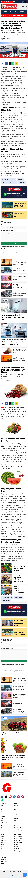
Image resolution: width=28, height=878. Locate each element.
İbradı (2, 844)
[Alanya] (14, 723)
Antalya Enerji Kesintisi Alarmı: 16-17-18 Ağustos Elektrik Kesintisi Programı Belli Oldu (19, 262)
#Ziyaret (20, 179)
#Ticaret (4, 183)
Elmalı (2, 836)
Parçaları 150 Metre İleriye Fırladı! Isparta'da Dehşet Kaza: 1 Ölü (19, 293)
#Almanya (5, 179)
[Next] (25, 15)
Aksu (2, 828)
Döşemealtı (4, 834)
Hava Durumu (18, 842)
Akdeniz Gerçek (5, 18)
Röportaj (16, 810)
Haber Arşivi (17, 851)
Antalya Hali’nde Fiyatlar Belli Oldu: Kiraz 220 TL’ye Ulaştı (19, 351)
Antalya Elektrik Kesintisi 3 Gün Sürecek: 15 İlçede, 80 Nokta (19, 278)
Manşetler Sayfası (19, 830)
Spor (2, 814)
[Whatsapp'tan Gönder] (12, 63)
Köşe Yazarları (18, 825)
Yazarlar (19, 1)
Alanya (3, 830)
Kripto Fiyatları (18, 838)
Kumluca (3, 857)
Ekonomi (3, 807)
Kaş (2, 846)
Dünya (16, 812)
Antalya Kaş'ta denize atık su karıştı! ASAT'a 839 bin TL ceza (18, 774)
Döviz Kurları (17, 834)
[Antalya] (14, 745)
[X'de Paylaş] (10, 63)
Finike (2, 838)
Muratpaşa (4, 861)
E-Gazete (15, 1)
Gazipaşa (3, 840)
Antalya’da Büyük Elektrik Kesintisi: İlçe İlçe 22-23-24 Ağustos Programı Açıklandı (18, 358)
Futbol (16, 818)
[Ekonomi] (14, 330)
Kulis (2, 805)
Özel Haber (4, 812)
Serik (2, 863)
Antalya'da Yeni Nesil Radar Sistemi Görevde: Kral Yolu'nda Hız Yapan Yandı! (19, 270)
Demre (3, 832)
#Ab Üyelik (22, 183)
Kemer (3, 848)
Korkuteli (3, 855)
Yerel (2, 818)
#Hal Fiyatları (18, 597)
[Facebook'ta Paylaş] (6, 63)
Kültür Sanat (4, 822)
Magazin (16, 814)
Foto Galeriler (18, 828)
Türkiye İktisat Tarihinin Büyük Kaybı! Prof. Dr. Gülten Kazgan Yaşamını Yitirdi (15, 15)
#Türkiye (13, 179)
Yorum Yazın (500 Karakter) (8, 230)
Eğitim (16, 805)
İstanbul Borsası (18, 832)
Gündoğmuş (4, 842)
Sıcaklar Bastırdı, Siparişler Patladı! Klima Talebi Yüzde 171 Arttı (13, 317)
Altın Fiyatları (18, 836)
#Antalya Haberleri (7, 597)
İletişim (16, 846)
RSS (4, 871)
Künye (16, 844)
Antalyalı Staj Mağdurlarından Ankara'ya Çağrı (17, 286)
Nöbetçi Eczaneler (19, 840)
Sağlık (16, 803)
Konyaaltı (3, 853)
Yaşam (3, 816)
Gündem (13, 18)
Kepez (2, 851)
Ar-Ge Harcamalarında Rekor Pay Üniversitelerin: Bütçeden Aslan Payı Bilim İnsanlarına (14, 342)
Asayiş (16, 807)
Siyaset (3, 810)
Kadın (2, 820)
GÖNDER (14, 243)
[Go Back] (25, 875)
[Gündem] (14, 305)
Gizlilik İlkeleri (18, 848)
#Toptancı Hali (6, 600)
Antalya (13, 365)
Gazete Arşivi (18, 853)
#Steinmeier (13, 183)
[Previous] (1, 15)
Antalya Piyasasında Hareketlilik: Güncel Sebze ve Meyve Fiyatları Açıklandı (13, 757)
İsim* (2, 225)
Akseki (3, 825)
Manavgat (3, 859)
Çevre (16, 820)
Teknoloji (16, 816)
